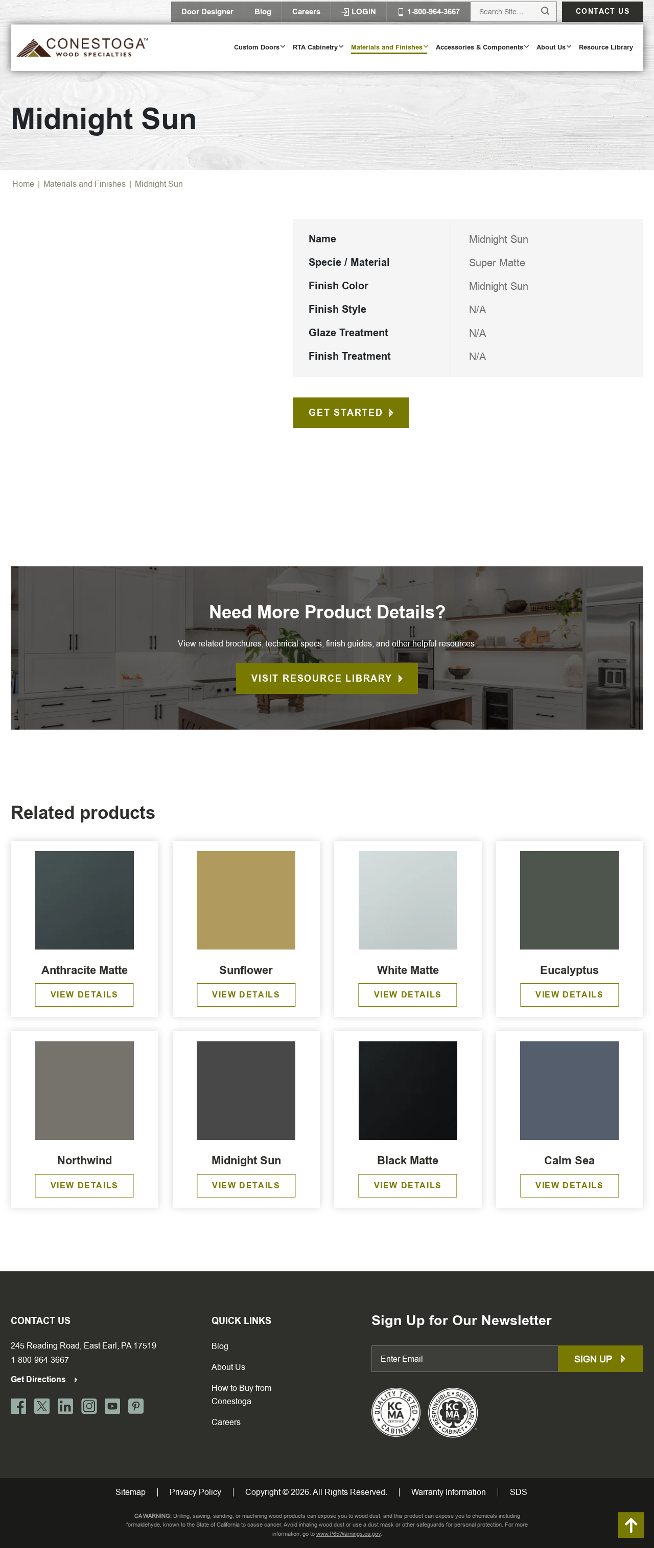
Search (536, 11)
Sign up (594, 1359)
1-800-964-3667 (40, 1360)
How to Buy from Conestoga (241, 1394)
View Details (85, 995)
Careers (306, 11)
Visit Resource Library (321, 678)
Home (23, 184)
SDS (518, 1492)
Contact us (602, 11)
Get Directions (39, 1379)
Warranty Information (448, 1492)
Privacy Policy (195, 1492)
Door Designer (207, 11)
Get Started (346, 412)
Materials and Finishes (84, 184)
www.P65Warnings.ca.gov (348, 1534)
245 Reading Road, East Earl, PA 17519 (83, 1346)
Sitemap (130, 1492)
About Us (228, 1367)
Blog (262, 11)
